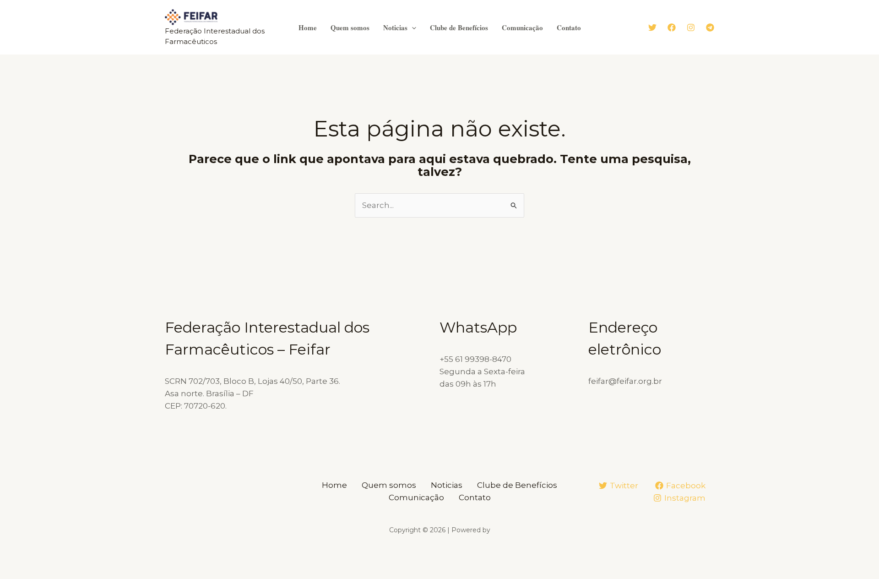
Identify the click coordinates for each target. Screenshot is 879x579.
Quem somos (350, 27)
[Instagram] (691, 27)
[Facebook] (671, 27)
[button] (411, 27)
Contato (569, 27)
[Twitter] (652, 27)
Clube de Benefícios (459, 27)
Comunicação (522, 27)
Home (307, 27)
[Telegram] (710, 27)
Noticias (395, 27)
